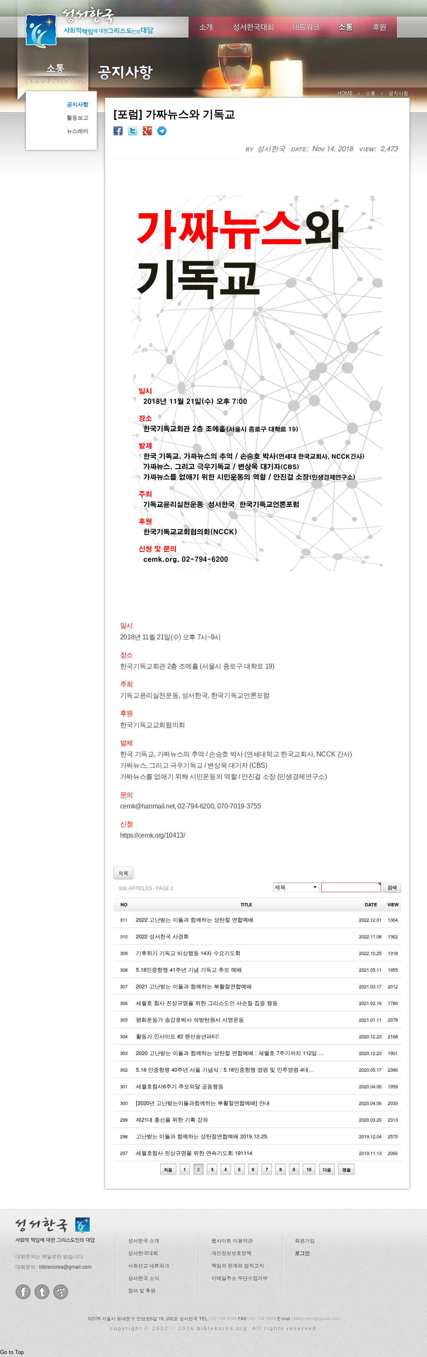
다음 (327, 1169)
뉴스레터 (77, 131)
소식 (346, 27)
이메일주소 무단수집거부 (239, 1277)
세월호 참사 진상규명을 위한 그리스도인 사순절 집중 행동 (207, 1003)
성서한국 (100, 26)
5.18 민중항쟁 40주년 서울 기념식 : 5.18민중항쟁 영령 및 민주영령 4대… (225, 1069)
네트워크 (307, 27)
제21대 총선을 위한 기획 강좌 (172, 1119)
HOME (345, 92)
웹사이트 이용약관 (232, 1240)
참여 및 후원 (142, 1290)
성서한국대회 (254, 27)
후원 (379, 27)
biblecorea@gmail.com (65, 1266)
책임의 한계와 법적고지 (237, 1265)
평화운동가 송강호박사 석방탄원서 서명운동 (190, 1019)
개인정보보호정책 (231, 1252)
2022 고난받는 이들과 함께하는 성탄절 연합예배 (195, 919)
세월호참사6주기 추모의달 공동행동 (180, 1086)
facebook (23, 1292)
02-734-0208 (224, 1318)
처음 (168, 1169)
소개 (206, 27)
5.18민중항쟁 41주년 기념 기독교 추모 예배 (189, 969)
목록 (123, 872)
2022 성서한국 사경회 (162, 936)
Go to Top (12, 1352)
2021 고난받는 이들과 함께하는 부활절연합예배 (194, 986)
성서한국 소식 (143, 1277)
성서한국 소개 (143, 1240)
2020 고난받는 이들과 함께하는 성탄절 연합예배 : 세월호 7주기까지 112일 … (230, 1053)
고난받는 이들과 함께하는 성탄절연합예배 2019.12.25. (202, 1136)
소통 (55, 73)
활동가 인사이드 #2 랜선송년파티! (177, 1036)
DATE (371, 904)
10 (308, 1169)
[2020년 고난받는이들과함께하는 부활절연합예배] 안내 (203, 1103)
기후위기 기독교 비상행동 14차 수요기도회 (188, 953)
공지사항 (77, 104)
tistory (60, 1292)
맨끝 (346, 1169)
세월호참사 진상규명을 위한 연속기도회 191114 (194, 1153)
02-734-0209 (263, 1318)
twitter (42, 1292)
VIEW (393, 904)
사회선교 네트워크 (148, 1265)
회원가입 (305, 1240)
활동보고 (77, 117)
